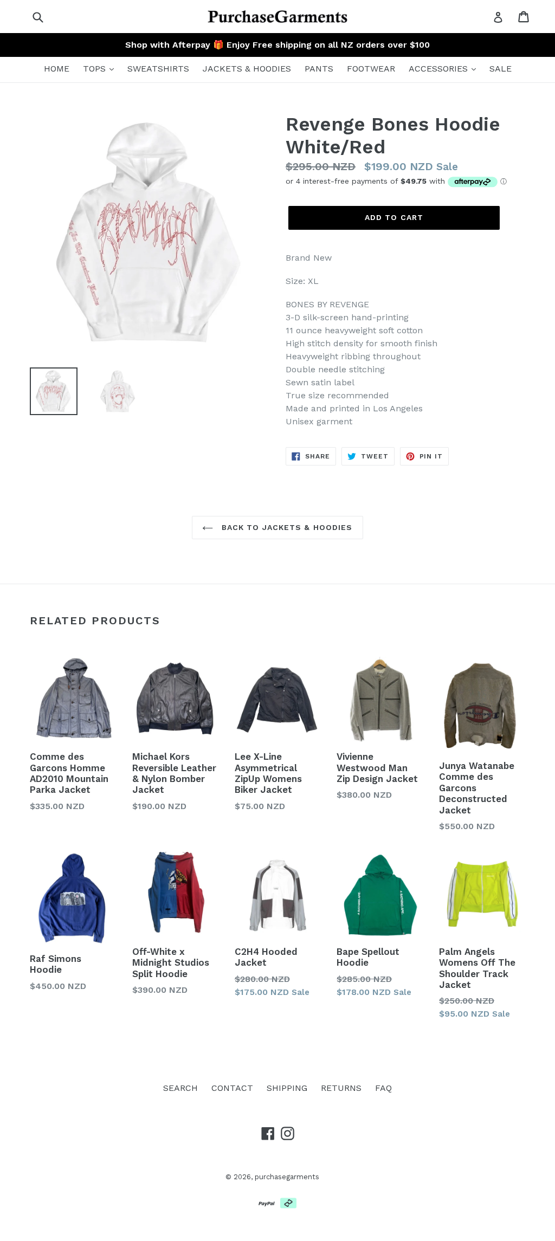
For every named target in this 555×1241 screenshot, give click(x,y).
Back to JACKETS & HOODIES (285, 527)
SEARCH (180, 1088)
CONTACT (232, 1088)
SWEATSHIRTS (158, 68)
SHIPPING (287, 1088)
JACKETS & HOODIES (247, 68)
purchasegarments (287, 1177)
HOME (56, 68)
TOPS (95, 68)
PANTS (319, 68)
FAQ (383, 1088)
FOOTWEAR (371, 68)
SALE (500, 68)
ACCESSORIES (439, 68)
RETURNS (341, 1088)
